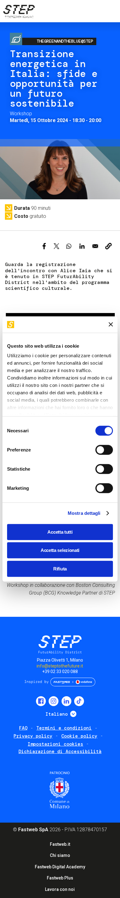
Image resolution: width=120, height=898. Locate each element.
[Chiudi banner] (111, 324)
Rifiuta (60, 568)
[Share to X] (56, 246)
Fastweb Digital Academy (60, 866)
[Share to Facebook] (44, 246)
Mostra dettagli (84, 513)
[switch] (104, 450)
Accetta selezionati (60, 550)
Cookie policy (79, 736)
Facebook (41, 701)
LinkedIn (66, 701)
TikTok (79, 701)
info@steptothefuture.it (60, 665)
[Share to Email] (95, 246)
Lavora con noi (60, 889)
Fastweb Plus (60, 877)
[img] (18, 12)
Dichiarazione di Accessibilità (60, 751)
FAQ (23, 728)
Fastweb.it (60, 844)
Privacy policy (33, 736)
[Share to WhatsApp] (68, 246)
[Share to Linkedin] (82, 246)
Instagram (53, 701)
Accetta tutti (59, 531)
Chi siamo (60, 855)
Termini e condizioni (64, 728)
